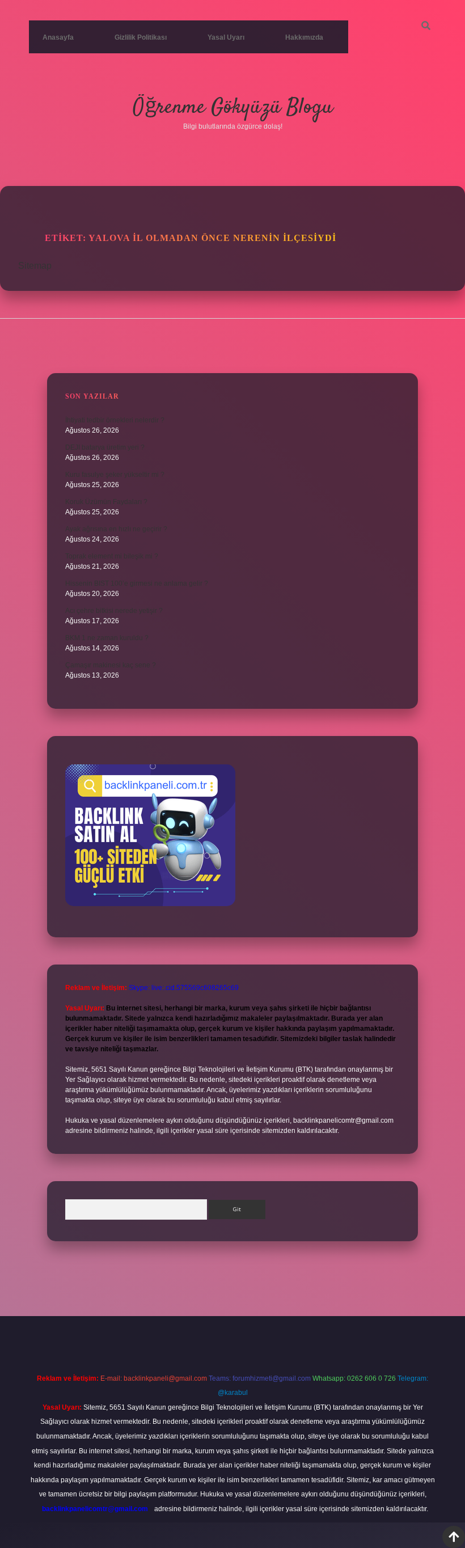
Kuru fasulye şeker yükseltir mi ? (114, 475)
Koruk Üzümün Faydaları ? (106, 502)
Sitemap (35, 265)
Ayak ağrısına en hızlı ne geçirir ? (116, 529)
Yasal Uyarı (226, 37)
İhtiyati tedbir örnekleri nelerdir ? (114, 420)
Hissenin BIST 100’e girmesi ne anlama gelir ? (136, 583)
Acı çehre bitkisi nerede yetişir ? (114, 611)
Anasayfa (58, 37)
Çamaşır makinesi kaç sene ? (110, 665)
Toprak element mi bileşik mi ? (111, 556)
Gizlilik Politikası (141, 37)
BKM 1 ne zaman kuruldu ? (107, 638)
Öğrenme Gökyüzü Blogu (233, 107)
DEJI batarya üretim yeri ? (105, 447)
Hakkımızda (304, 37)
